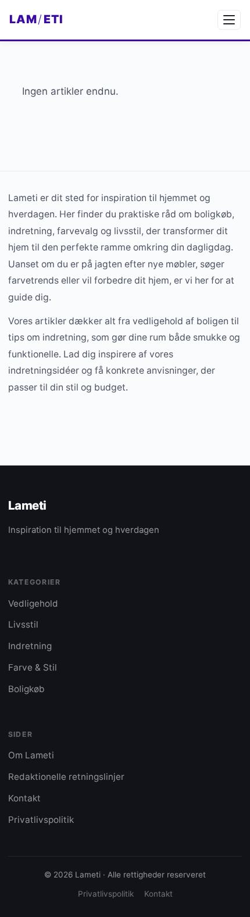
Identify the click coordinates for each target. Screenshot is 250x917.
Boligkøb (26, 688)
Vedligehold (33, 603)
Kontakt (24, 798)
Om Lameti (31, 755)
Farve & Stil (32, 667)
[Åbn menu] (229, 20)
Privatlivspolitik (41, 819)
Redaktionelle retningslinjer (66, 776)
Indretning (30, 645)
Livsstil (23, 624)
